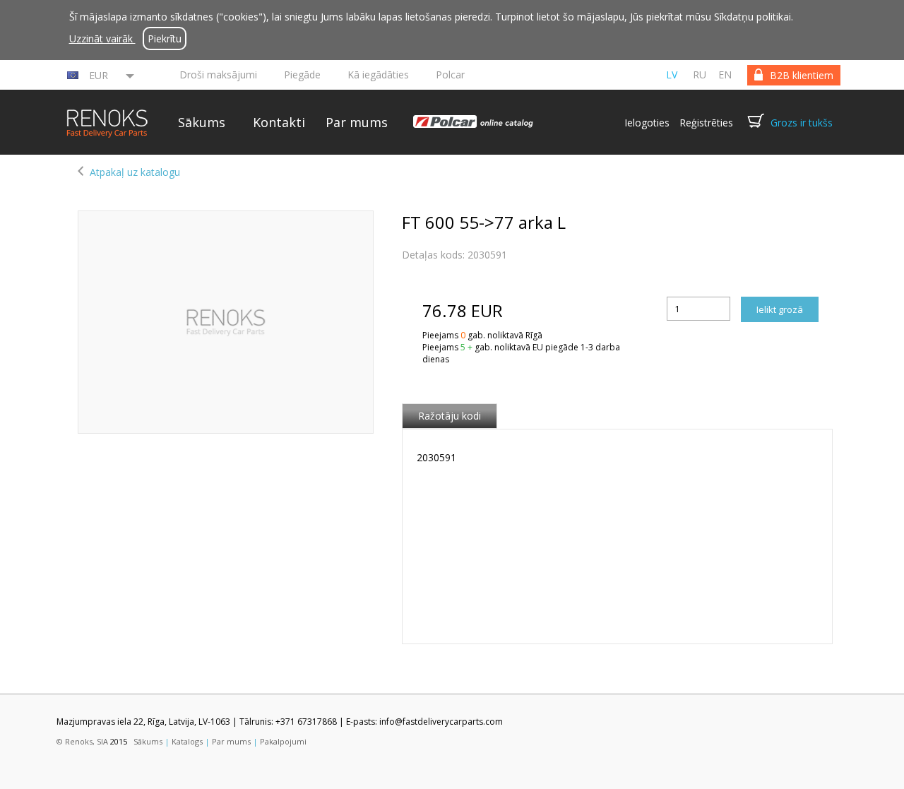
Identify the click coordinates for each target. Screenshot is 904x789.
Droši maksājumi (218, 74)
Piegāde (302, 74)
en (725, 74)
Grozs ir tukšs (802, 122)
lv (671, 74)
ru (699, 74)
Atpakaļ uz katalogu (135, 172)
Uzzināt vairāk (102, 38)
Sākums (201, 122)
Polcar (450, 74)
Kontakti (279, 122)
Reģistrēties (706, 122)
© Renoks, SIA (82, 741)
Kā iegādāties (378, 74)
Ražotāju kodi (449, 415)
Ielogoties (647, 122)
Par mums (357, 122)
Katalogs (187, 741)
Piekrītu (165, 38)
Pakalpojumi (283, 741)
